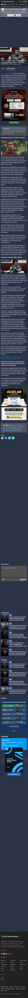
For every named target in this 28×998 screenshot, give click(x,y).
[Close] (22, 481)
